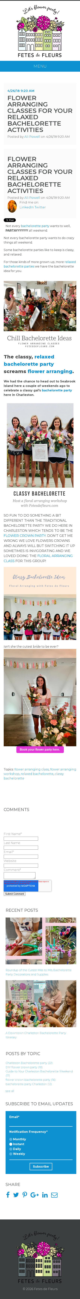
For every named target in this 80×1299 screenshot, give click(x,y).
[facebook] (9, 1196)
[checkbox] (41, 1147)
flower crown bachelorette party (31, 1080)
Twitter (40, 207)
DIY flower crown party (24, 1067)
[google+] (36, 1196)
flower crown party (25, 536)
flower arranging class (31, 769)
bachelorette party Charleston (29, 1084)
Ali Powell (32, 137)
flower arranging (50, 371)
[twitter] (17, 1196)
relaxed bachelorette (37, 774)
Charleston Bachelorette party (29, 1063)
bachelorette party (35, 226)
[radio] (41, 1139)
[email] (55, 1196)
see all (10, 1091)
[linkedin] (46, 1196)
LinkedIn (27, 207)
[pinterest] (26, 1196)
